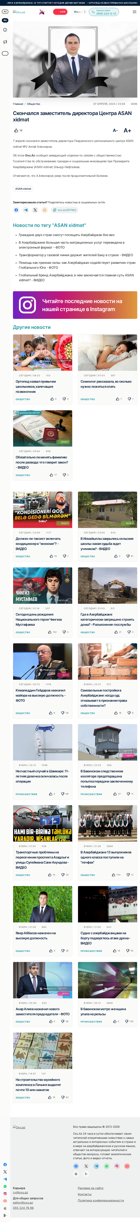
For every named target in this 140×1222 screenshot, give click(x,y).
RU (5, 20)
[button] (85, 12)
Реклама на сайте (90, 1188)
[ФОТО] (42, 661)
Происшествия (26, 794)
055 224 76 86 (23, 1208)
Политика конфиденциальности (101, 1200)
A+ (127, 130)
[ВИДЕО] (42, 428)
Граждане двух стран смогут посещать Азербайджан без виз (66, 235)
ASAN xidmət (23, 188)
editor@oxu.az (23, 1202)
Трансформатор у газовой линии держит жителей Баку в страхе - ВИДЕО (76, 255)
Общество (23, 399)
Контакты (85, 1194)
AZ (5, 11)
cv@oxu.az (20, 1192)
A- (115, 130)
